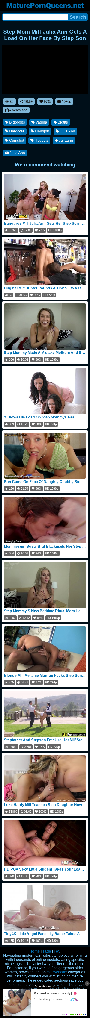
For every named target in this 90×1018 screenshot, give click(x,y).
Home (34, 951)
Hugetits (41, 140)
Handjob (41, 131)
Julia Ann (67, 131)
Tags (46, 951)
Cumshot (16, 140)
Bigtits (62, 122)
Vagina (41, 122)
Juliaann (65, 140)
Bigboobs (16, 122)
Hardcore (16, 131)
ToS (57, 951)
